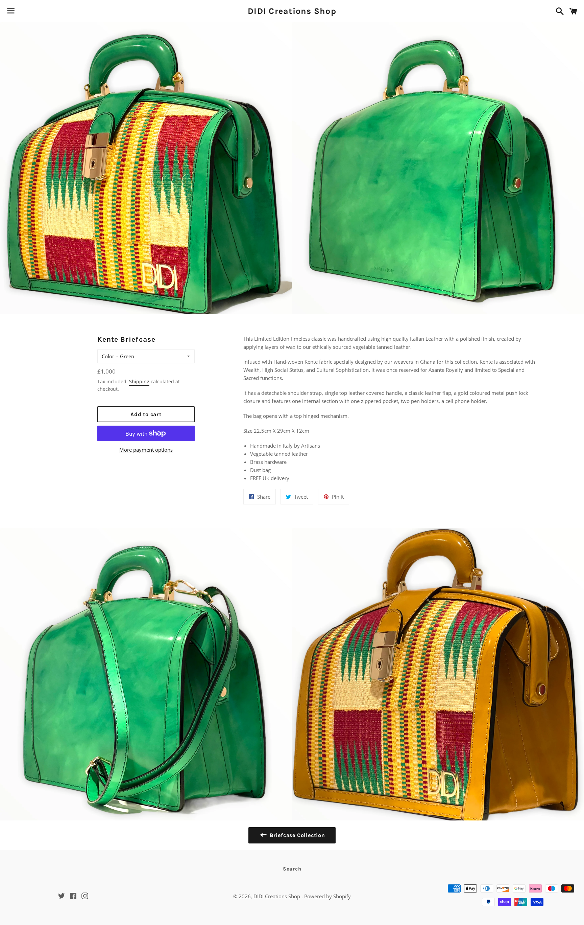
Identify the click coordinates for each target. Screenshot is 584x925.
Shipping (139, 381)
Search (292, 869)
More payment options (146, 449)
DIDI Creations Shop (292, 11)
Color (108, 356)
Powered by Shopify (327, 896)
